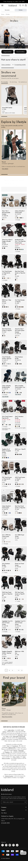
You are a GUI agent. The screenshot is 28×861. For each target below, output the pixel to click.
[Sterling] (8, 424)
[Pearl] (19, 570)
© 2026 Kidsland (5, 858)
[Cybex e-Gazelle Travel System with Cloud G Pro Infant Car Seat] (20, 201)
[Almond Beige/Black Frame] (19, 217)
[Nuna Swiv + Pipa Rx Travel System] (20, 290)
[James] (2, 363)
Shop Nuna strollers (7, 716)
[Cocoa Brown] (4, 457)
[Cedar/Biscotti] (6, 541)
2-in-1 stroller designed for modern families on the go (7, 663)
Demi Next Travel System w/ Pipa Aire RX (20, 272)
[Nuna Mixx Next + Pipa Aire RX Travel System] (7, 407)
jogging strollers (12, 747)
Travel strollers (20, 51)
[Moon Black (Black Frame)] (17, 392)
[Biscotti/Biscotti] (6, 278)
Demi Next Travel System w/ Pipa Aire (20, 506)
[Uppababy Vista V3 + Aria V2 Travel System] (20, 611)
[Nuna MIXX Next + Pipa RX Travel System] (20, 467)
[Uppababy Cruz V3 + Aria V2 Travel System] (7, 611)
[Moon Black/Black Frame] (2, 392)
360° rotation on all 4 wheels (8, 112)
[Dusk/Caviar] (19, 249)
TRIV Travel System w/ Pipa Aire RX (7, 478)
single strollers (11, 730)
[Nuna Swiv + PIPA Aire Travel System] (7, 525)
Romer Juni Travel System (19, 564)
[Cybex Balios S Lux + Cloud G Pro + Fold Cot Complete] (20, 376)
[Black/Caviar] (15, 249)
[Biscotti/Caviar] (4, 335)
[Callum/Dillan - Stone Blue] (8, 363)
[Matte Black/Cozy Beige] (19, 363)
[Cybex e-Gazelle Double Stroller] (7, 376)
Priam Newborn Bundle (19, 357)
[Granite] (6, 570)
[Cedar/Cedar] (4, 278)
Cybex (16, 216)
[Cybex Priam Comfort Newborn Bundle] (20, 347)
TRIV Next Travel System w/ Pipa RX (19, 593)
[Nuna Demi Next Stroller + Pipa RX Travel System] (7, 319)
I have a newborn (5, 64)
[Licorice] (4, 248)
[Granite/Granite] (8, 278)
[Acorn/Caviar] (22, 307)
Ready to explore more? (14, 180)
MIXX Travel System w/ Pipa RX (20, 478)
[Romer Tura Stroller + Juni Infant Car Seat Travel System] (20, 554)
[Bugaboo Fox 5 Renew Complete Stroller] (7, 439)
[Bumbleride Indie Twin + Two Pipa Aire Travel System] (20, 230)
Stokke (18, 756)
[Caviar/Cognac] (21, 454)
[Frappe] (17, 426)
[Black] (6, 457)
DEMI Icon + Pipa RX (20, 449)
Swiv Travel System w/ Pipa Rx (19, 300)
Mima (14, 756)
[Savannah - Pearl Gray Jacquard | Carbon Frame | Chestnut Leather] (8, 629)
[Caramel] (2, 248)
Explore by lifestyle (13, 122)
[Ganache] (15, 426)
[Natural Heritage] (4, 219)
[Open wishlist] (23, 5)
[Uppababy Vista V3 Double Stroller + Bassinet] (7, 347)
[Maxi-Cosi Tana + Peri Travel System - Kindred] (20, 319)
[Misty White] (6, 658)
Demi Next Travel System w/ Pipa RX (7, 329)
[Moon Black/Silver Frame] (8, 392)
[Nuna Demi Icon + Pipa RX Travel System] (20, 439)
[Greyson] (4, 363)
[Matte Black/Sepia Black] (17, 363)
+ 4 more (17, 486)
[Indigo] (8, 457)
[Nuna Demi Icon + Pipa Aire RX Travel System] (7, 290)
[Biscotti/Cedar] (6, 335)
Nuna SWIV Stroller (7, 107)
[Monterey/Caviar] (4, 570)
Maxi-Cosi (4, 217)
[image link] (14, 789)
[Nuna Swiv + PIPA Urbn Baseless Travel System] (20, 525)
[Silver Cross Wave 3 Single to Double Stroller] (7, 230)
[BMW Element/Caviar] (9, 424)
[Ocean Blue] (9, 513)
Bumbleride (17, 247)
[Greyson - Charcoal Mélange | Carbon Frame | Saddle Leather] (6, 629)
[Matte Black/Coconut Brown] (21, 363)
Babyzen (16, 750)
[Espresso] (19, 426)
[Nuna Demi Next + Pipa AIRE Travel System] (20, 496)
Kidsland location (9, 776)
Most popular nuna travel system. (6, 429)
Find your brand (14, 677)
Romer (16, 568)
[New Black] (17, 249)
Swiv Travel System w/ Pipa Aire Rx (7, 272)
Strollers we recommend (8, 74)
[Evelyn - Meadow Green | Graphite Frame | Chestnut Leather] (2, 629)
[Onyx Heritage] (2, 219)
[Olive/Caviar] (21, 249)
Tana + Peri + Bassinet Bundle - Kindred (6, 212)
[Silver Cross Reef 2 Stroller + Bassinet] (20, 407)
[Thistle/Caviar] (9, 484)
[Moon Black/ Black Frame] (21, 217)
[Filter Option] (22, 189)
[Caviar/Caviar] (15, 279)
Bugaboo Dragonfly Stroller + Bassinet (7, 652)
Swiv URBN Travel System (19, 535)
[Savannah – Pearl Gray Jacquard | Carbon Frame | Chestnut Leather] (9, 363)
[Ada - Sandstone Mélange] (6, 363)
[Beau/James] (19, 629)
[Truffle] (17, 570)
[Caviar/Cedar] (4, 307)
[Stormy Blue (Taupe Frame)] (15, 392)
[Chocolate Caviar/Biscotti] (4, 541)
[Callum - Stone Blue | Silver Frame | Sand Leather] (4, 629)
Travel (4, 162)
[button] (20, 5)
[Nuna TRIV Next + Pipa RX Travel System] (20, 582)
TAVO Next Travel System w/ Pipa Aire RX (7, 593)
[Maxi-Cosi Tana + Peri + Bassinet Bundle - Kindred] (7, 201)
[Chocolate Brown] (21, 392)
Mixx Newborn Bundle (6, 564)
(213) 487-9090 (5, 823)
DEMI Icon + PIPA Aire (19, 652)
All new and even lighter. (20, 427)
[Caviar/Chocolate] (15, 307)
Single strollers (7, 51)
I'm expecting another (20, 64)
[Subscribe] (25, 802)
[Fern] (2, 457)
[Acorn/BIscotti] (9, 541)
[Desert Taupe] (2, 658)
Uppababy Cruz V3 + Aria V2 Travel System (7, 622)
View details (5, 168)
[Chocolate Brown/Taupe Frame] (17, 217)
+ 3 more (4, 366)
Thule (8, 745)
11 (18, 670)
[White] (9, 457)
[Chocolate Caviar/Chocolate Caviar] (2, 307)
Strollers (21, 10)
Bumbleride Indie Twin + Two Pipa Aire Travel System (20, 241)
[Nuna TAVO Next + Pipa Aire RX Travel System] (7, 582)
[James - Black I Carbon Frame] (17, 629)
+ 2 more (17, 219)
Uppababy (4, 362)
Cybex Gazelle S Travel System (6, 506)
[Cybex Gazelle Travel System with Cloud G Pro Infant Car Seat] (7, 496)
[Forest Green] (8, 658)
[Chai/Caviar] (21, 307)
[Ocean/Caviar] (22, 249)
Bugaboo (4, 455)
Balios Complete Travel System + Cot (20, 386)
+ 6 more (4, 280)
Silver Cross (5, 246)
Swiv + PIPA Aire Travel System (6, 535)
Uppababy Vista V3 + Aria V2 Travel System (20, 622)
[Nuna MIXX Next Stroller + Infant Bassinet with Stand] (7, 554)
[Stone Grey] (22, 217)
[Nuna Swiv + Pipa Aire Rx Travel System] (7, 261)
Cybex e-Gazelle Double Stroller (6, 386)
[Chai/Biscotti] (9, 278)
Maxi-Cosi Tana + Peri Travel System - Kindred (20, 330)
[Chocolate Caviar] (2, 278)
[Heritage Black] (4, 658)
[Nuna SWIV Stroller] (11, 95)
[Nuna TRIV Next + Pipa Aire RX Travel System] (7, 467)
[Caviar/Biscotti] (8, 307)
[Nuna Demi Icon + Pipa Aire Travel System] (20, 642)
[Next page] (22, 670)
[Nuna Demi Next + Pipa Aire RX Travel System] (20, 261)
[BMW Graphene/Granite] (4, 484)
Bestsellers (7, 10)
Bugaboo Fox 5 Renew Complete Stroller (6, 450)
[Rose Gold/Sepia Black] (15, 363)
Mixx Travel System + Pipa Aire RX (7, 417)
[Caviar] (15, 454)
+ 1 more (4, 572)
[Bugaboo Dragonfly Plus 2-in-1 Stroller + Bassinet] (7, 642)
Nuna (3, 111)
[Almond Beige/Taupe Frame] (15, 217)
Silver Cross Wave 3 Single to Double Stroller (7, 241)
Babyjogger (21, 750)
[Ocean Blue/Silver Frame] (9, 392)
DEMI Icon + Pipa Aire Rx (6, 300)
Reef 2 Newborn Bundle (19, 417)
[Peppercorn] (15, 570)
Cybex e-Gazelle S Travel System (19, 211)
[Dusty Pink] (9, 658)
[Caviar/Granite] (6, 307)
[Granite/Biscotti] (8, 541)
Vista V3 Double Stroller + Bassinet (6, 357)
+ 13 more (5, 543)
